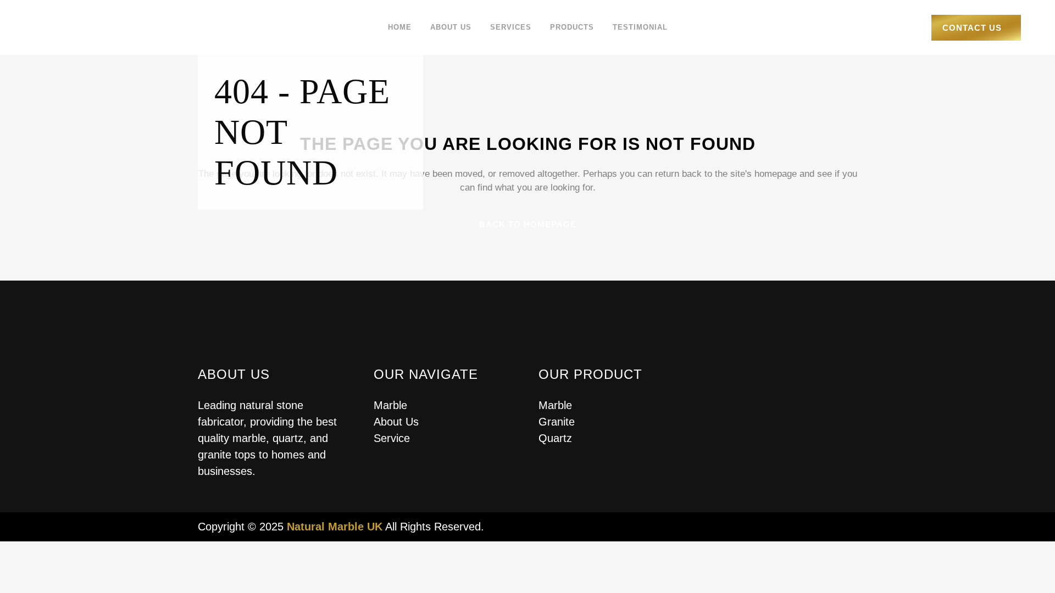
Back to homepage (527, 224)
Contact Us (972, 27)
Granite (556, 422)
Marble (390, 405)
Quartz (555, 438)
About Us (396, 422)
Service (392, 438)
